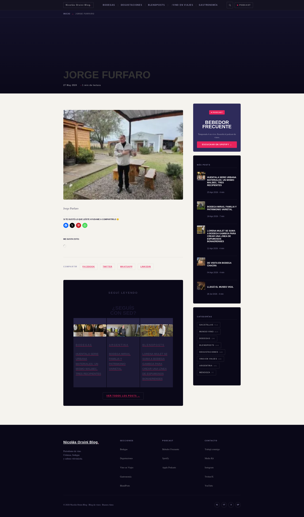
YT (224, 505)
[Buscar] (230, 5)
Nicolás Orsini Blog (78, 5)
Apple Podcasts (169, 467)
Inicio (66, 14)
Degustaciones (131, 5)
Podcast (245, 5)
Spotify (165, 458)
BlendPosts (156, 5)
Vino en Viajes (183, 5)
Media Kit (209, 458)
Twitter (107, 267)
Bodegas (109, 5)
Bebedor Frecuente (170, 449)
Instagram (209, 467)
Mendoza (206, 372)
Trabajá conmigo (212, 449)
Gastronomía (208, 5)
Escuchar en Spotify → (217, 144)
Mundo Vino (208, 332)
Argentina (208, 366)
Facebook (88, 267)
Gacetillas (208, 325)
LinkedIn (145, 267)
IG (217, 505)
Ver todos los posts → (123, 396)
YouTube (209, 485)
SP (238, 505)
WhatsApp (126, 267)
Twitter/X (209, 476)
